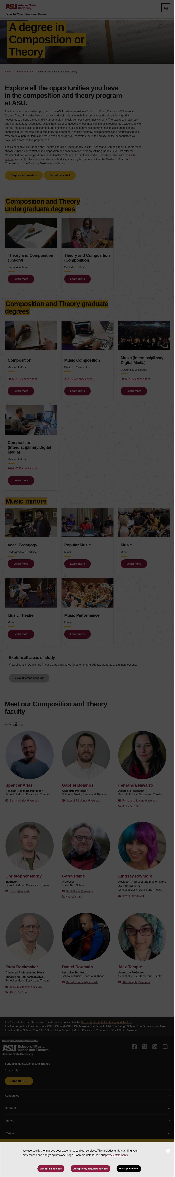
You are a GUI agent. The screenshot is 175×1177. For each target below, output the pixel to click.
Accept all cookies (51, 1168)
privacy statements (116, 1155)
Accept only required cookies (90, 1168)
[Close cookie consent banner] (168, 1150)
